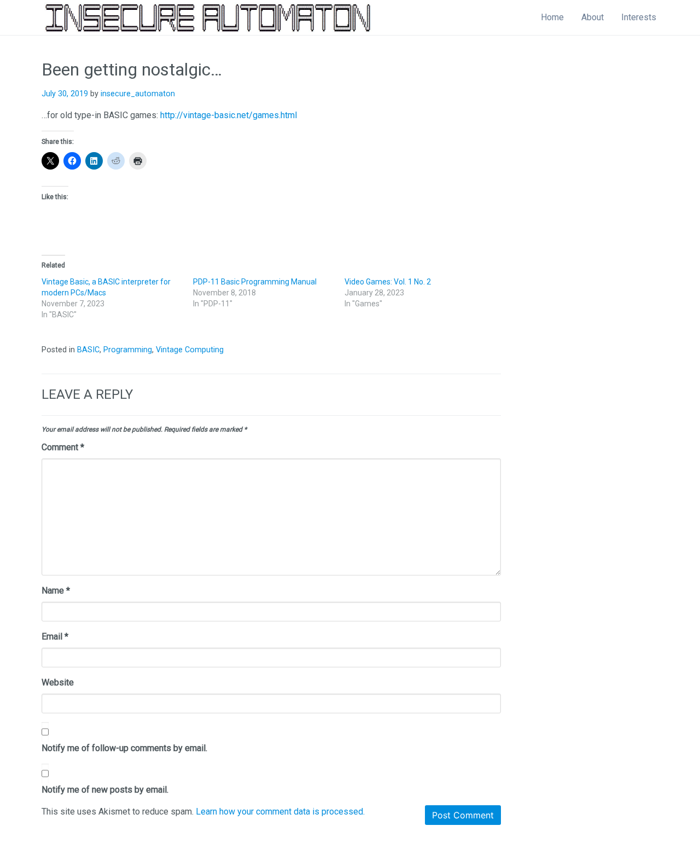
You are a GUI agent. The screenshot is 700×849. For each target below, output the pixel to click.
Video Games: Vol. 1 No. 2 (388, 281)
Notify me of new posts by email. (105, 789)
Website (58, 682)
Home (552, 17)
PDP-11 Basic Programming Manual (255, 281)
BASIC (88, 349)
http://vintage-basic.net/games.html (228, 115)
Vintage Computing (190, 349)
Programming (127, 349)
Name (56, 590)
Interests (638, 17)
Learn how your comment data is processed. (280, 811)
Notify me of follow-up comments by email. (124, 748)
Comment (63, 447)
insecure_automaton (138, 93)
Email (55, 636)
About (592, 17)
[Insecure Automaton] (208, 17)
